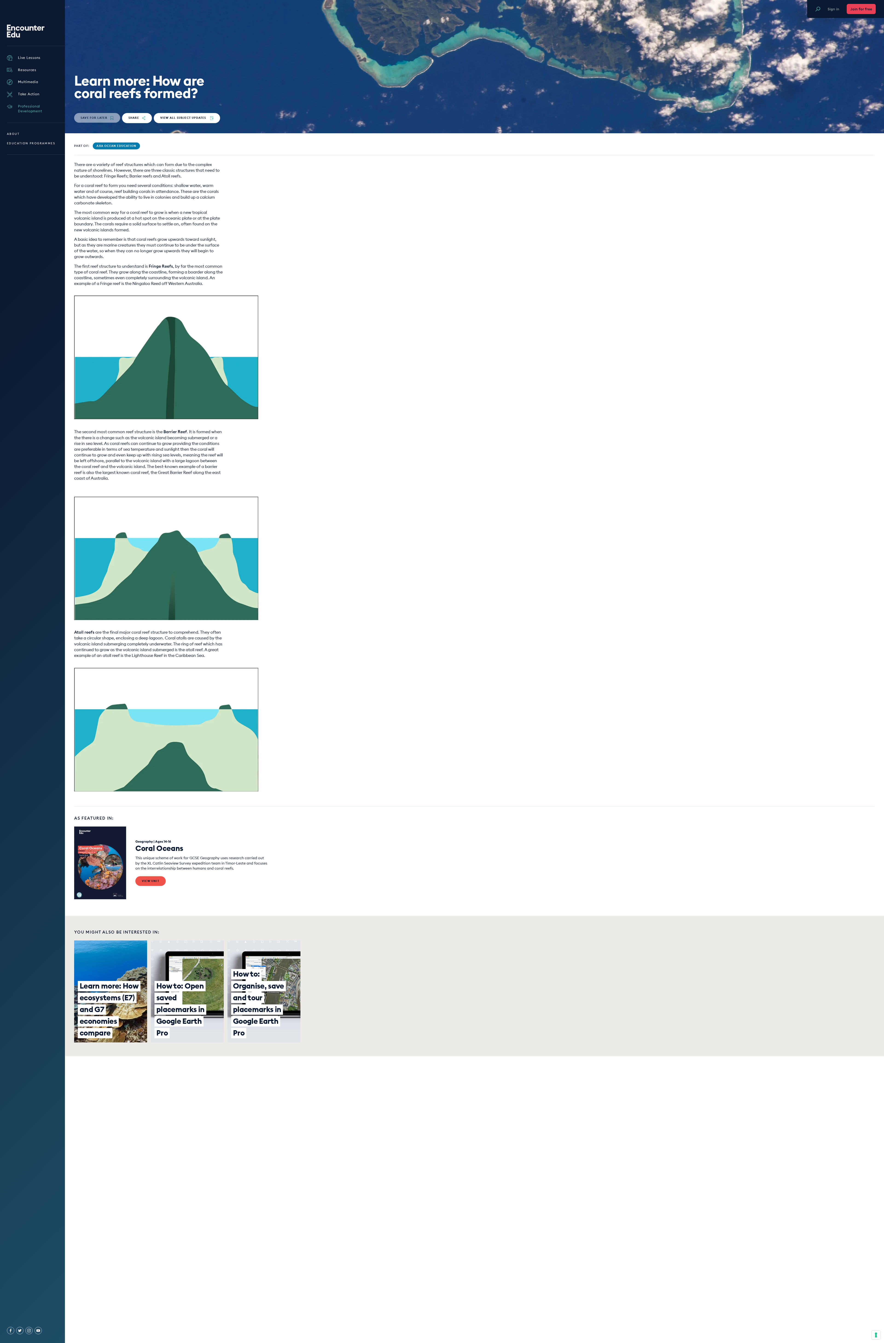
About (13, 134)
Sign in (833, 9)
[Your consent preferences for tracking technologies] (876, 1335)
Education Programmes (31, 143)
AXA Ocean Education (116, 146)
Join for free (861, 9)
